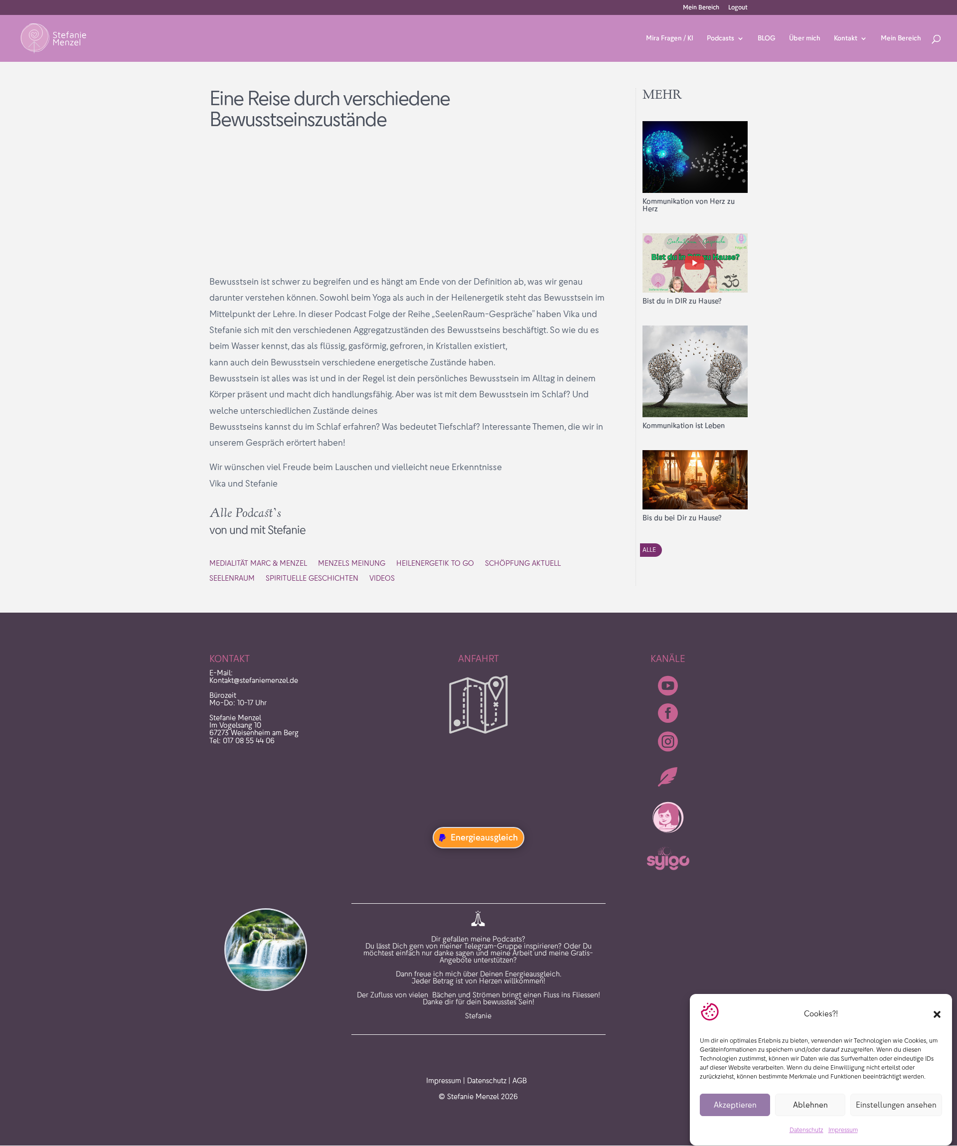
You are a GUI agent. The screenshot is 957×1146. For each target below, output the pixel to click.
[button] (937, 1014)
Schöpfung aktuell (523, 564)
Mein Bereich (701, 7)
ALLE (649, 549)
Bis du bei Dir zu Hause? (682, 517)
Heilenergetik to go (435, 564)
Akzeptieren (735, 1105)
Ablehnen (810, 1105)
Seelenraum (232, 579)
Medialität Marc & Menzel (258, 564)
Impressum (843, 1130)
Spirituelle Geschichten (312, 579)
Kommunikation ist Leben (683, 425)
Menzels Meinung (351, 564)
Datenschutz (806, 1130)
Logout (738, 7)
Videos (382, 579)
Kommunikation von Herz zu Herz (688, 205)
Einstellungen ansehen (896, 1105)
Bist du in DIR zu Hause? (682, 301)
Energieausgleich (484, 837)
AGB (519, 1080)
